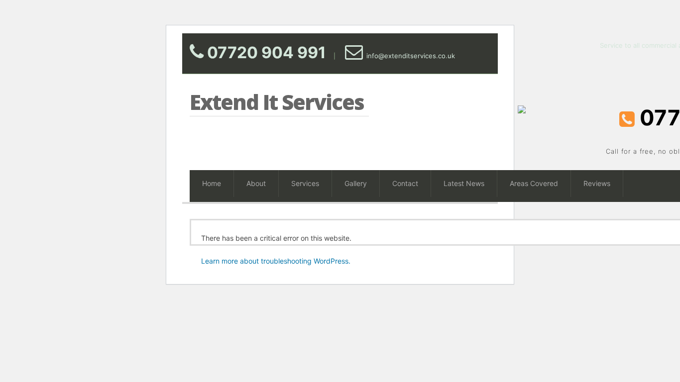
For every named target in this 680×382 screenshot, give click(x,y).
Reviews (596, 183)
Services (305, 183)
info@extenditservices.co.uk (410, 56)
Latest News (464, 183)
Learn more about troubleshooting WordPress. (275, 261)
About (256, 183)
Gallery (355, 183)
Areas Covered (534, 183)
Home (211, 183)
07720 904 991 (266, 52)
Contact (405, 183)
